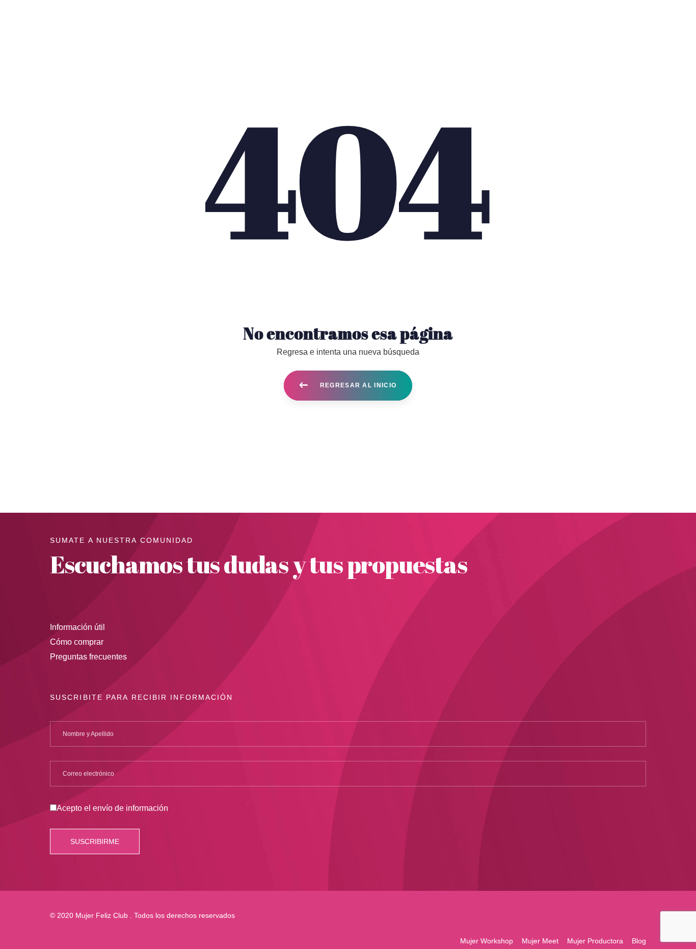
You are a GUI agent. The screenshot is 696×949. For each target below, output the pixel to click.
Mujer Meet (540, 941)
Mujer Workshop (486, 941)
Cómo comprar (76, 642)
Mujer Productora (595, 941)
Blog (639, 941)
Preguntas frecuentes (88, 656)
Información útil (77, 627)
